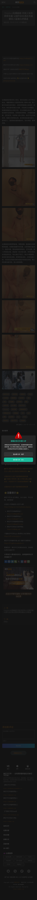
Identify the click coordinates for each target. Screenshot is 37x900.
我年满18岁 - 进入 (18, 460)
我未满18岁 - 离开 (18, 454)
